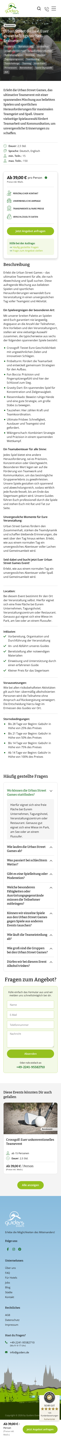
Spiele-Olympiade (43, 67)
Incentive (30, 55)
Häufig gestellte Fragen (26, 247)
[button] (9, 1138)
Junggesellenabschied (15, 50)
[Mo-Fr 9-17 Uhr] (47, 8)
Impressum (11, 1324)
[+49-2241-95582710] (6, 1342)
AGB (7, 1315)
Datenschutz (12, 1320)
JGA (6, 71)
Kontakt (9, 1297)
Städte (8, 1292)
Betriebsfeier (26, 67)
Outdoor (41, 55)
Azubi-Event (39, 63)
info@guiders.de (20, 1352)
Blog (7, 1287)
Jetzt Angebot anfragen (30, 231)
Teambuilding (32, 59)
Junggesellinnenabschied (40, 50)
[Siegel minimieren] (58, 1397)
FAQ (7, 1272)
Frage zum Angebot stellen (28, 250)
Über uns (10, 1268)
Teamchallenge (12, 63)
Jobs (7, 1282)
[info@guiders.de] (6, 1352)
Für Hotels (11, 1277)
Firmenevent (11, 67)
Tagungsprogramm (14, 59)
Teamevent (10, 46)
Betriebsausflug (26, 46)
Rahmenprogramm (14, 55)
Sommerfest (42, 46)
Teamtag (27, 63)
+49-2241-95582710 (22, 1342)
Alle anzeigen (30, 1185)
